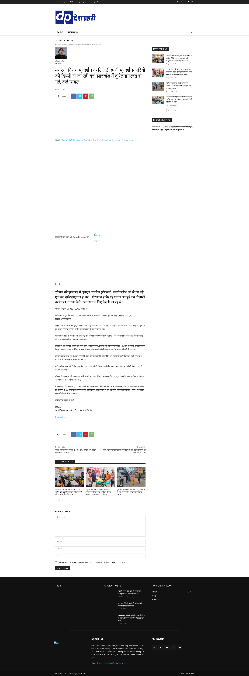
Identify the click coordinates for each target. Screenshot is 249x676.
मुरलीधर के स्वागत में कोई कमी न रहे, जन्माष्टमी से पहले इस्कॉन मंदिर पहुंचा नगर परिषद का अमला (131, 492)
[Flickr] (167, 647)
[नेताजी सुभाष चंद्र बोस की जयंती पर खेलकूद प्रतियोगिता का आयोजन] (109, 594)
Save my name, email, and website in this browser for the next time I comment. (91, 562)
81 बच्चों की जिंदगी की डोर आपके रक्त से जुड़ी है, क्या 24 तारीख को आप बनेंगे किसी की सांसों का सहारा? (179, 99)
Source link (60, 417)
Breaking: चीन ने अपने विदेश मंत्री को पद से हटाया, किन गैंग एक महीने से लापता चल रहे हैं (131, 618)
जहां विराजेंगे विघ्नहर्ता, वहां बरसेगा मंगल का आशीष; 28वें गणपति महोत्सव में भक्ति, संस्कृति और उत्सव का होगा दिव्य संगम (68, 492)
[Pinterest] (85, 96)
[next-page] (61, 500)
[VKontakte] (179, 647)
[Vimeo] (188, 1)
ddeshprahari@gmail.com (112, 663)
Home (57, 44)
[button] (191, 32)
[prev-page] (56, 500)
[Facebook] (177, 1)
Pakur (58, 486)
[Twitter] (185, 1)
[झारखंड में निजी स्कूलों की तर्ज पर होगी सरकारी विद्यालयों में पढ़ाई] (109, 606)
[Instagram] (181, 1)
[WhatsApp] (91, 96)
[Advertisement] (100, 121)
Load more (172, 110)
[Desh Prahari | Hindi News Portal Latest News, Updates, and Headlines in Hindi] (76, 17)
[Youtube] (192, 1)
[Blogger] (154, 647)
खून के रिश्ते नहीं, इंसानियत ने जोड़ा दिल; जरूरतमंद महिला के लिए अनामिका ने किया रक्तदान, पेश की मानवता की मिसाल (98, 492)
